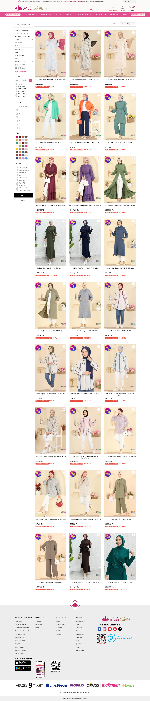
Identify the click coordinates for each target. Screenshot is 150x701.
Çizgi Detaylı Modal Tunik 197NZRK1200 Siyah (85, 79)
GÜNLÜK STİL (70, 14)
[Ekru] (17, 146)
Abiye (77, 631)
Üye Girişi (58, 634)
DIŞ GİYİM (58, 14)
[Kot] (23, 155)
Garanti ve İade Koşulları (22, 627)
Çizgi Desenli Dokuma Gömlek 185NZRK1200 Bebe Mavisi (120, 394)
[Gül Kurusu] (23, 149)
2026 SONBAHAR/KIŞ (22, 30)
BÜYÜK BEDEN (81, 14)
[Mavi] (26, 158)
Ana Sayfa (38, 621)
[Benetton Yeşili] (17, 143)
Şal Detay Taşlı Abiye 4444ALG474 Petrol (120, 582)
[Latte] (20, 158)
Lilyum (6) (21, 180)
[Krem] (26, 155)
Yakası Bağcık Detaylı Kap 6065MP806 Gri (85, 331)
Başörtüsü (79, 637)
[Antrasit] (26, 137)
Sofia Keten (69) (23, 178)
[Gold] (17, 149)
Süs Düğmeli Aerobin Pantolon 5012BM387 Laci (85, 142)
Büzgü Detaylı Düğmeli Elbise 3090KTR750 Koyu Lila (85, 205)
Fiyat (18, 76)
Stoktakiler (115, 24)
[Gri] (20, 149)
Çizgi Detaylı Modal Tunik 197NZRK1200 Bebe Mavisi (51, 79)
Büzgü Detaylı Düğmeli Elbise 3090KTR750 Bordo (50, 205)
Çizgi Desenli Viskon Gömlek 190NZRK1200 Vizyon (85, 519)
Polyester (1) (22, 172)
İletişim (37, 627)
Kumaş (18, 164)
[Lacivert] (17, 158)
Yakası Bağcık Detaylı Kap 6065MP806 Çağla (50, 331)
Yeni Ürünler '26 (80, 621)
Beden (18, 102)
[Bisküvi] (20, 143)
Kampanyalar (80, 650)
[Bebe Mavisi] (23, 140)
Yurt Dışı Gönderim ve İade (23, 631)
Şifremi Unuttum (60, 624)
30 (19, 121)
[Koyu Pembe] (17, 137)
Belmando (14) (23, 188)
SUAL (16, 58)
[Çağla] (26, 143)
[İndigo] (23, 152)
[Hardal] (20, 152)
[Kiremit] (17, 155)
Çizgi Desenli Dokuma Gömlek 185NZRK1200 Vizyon (50, 456)
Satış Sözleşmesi (20, 644)
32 (19, 128)
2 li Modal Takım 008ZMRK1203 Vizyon (50, 582)
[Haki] (17, 152)
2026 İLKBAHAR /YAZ (22, 33)
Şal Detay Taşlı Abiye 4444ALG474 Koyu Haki (50, 268)
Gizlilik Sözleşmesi (20, 650)
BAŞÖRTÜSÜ (100, 14)
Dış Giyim (79, 627)
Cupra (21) (22, 183)
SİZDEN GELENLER (137, 14)
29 (19, 117)
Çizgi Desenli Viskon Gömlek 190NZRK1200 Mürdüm (120, 456)
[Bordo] (23, 143)
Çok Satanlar (80, 644)
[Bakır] (20, 140)
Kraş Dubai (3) (23, 167)
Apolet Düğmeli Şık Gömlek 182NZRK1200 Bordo (120, 331)
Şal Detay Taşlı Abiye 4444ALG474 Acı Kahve (85, 582)
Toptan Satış (18, 621)
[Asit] (17, 140)
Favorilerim (59, 627)
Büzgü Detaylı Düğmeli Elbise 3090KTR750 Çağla (120, 205)
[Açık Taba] (23, 137)
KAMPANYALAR (20, 71)
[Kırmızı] (20, 155)
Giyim (77, 624)
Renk (18, 133)
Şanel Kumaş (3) (24, 170)
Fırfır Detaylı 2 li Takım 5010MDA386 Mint (119, 142)
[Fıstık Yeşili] (20, 146)
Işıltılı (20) (22, 185)
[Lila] (23, 158)
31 (19, 124)
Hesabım (58, 621)
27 (19, 110)
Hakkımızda (38, 624)
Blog (77, 647)
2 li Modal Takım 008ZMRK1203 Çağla (120, 519)
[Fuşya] (26, 146)
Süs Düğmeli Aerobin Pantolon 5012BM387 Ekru (50, 142)
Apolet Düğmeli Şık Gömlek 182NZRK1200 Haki (50, 393)
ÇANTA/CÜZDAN (113, 14)
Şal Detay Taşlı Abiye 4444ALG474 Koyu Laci (85, 268)
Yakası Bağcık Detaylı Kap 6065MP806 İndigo (120, 268)
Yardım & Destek (20, 653)
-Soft (65, 698)
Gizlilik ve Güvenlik (20, 637)
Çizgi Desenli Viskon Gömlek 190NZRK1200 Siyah (51, 519)
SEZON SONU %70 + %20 (30, 14)
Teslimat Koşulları (20, 634)
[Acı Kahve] (20, 137)
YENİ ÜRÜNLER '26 (14, 14)
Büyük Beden (80, 634)
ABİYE (50, 14)
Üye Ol (58, 631)
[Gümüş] (26, 149)
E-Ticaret (69, 698)
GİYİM (43, 14)
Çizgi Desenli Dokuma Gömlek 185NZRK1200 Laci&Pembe (85, 457)
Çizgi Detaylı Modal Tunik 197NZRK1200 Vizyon (120, 79)
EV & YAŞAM (124, 14)
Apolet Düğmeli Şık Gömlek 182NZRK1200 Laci (85, 393)
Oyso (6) (21, 175)
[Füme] (23, 146)
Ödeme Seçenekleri (20, 624)
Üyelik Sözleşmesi (20, 640)
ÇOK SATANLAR (20, 68)
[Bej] (26, 140)
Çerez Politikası (19, 647)
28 (19, 114)
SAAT (91, 14)
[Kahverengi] (26, 152)
